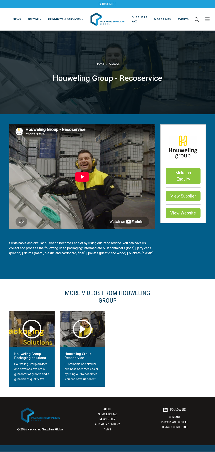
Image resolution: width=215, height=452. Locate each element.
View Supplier (183, 196)
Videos (114, 64)
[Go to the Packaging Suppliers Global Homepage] (107, 19)
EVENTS (183, 19)
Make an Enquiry (183, 176)
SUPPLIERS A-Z (139, 19)
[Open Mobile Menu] (207, 19)
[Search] (197, 19)
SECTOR (33, 19)
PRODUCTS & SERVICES (64, 19)
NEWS (17, 19)
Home (100, 64)
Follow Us (177, 410)
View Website (183, 213)
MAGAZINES (162, 19)
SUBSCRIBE (107, 4)
